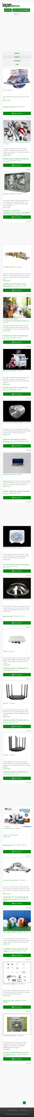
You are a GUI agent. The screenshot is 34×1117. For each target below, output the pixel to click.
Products (17, 57)
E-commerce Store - (12, 828)
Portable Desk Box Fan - (13, 548)
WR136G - (9, 703)
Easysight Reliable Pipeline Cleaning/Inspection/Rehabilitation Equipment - (16, 320)
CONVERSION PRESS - (12, 267)
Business (17, 53)
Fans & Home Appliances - (13, 984)
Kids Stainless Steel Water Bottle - (16, 932)
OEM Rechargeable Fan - (13, 1035)
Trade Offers (17, 60)
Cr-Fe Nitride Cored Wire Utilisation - (16, 422)
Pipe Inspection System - (13, 371)
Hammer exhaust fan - (12, 194)
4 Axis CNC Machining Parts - (14, 880)
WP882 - (9, 651)
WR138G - (9, 755)
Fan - (7, 90)
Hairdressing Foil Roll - (12, 474)
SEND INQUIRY (18, 113)
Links (17, 64)
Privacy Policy (23, 1110)
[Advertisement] (17, 34)
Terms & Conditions (12, 1110)
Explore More (6, 100)
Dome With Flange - (12, 599)
